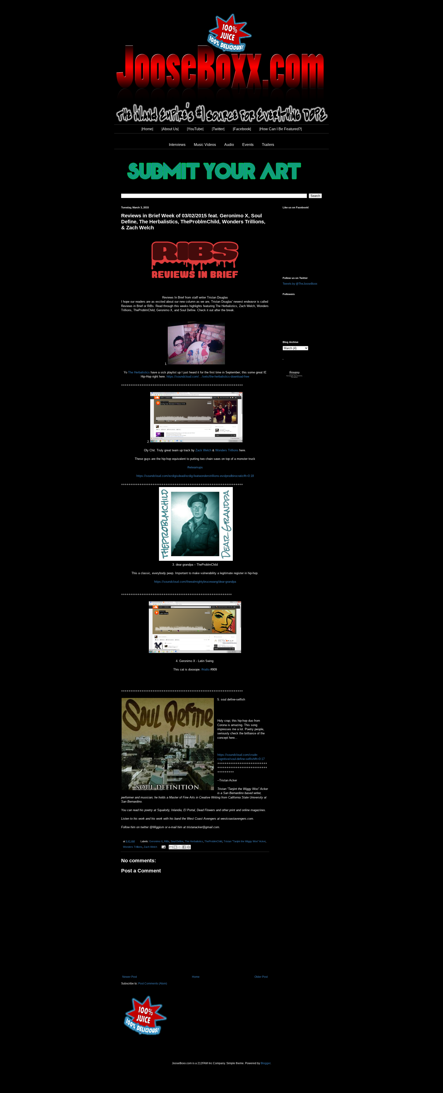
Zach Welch (150, 846)
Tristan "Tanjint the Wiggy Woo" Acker (245, 841)
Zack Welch (203, 450)
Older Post (261, 976)
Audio (229, 145)
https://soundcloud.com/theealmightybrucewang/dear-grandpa (195, 581)
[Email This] (171, 847)
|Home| (147, 129)
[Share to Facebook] (184, 847)
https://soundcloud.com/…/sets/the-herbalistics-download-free (208, 376)
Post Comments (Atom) (152, 983)
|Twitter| (218, 129)
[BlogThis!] (175, 847)
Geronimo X (156, 841)
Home (196, 976)
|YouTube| (195, 129)
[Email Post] (163, 846)
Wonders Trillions (226, 450)
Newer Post (129, 976)
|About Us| (170, 129)
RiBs (166, 841)
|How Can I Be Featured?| (280, 129)
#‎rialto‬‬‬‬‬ (205, 669)
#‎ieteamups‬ (195, 467)
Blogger (265, 1063)
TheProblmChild (213, 841)
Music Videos (205, 145)
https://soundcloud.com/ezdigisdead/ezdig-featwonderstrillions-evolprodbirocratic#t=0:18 (195, 476)
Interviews (177, 145)
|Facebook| (242, 129)
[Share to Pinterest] (188, 847)
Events (248, 145)
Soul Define (177, 841)
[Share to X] (179, 847)
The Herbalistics (139, 372)
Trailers (268, 145)
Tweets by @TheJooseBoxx (300, 283)
